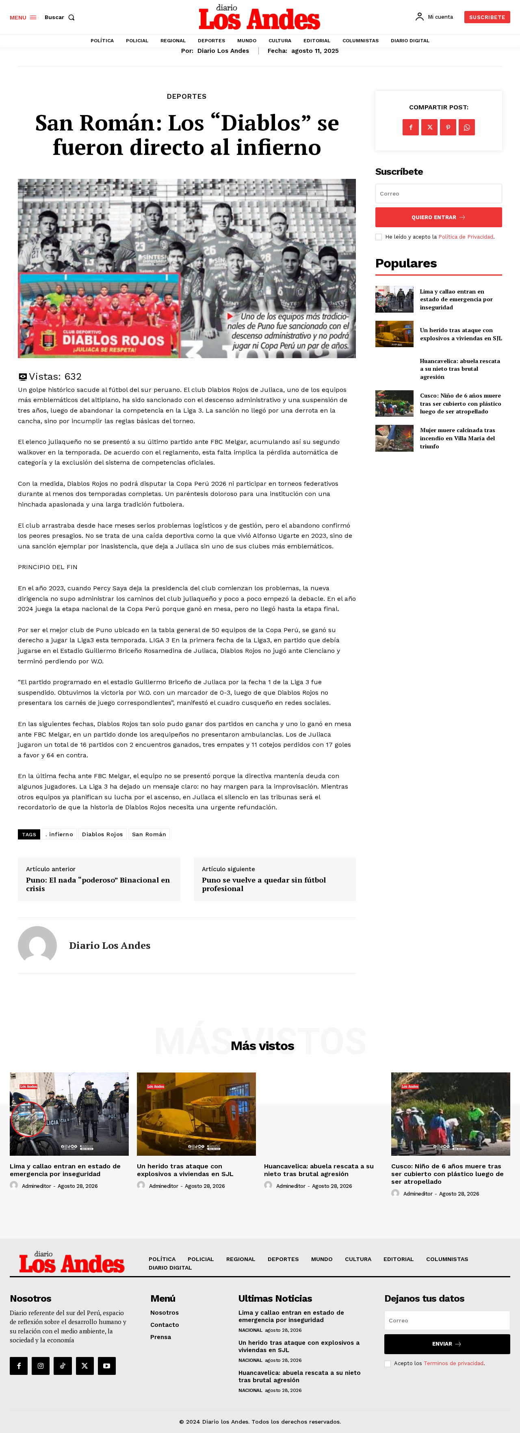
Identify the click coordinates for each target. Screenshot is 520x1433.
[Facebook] (411, 127)
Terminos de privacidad (453, 1363)
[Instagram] (41, 1366)
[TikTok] (63, 1366)
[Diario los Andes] (37, 945)
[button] (61, 17)
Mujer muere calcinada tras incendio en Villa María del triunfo (457, 438)
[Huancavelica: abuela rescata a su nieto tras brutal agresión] (394, 368)
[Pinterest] (448, 127)
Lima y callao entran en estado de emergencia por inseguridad (456, 299)
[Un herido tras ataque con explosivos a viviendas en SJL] (394, 334)
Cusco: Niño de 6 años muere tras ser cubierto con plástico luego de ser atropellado (460, 403)
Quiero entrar (434, 217)
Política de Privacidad (465, 237)
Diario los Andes (223, 50)
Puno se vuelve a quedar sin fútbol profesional (264, 884)
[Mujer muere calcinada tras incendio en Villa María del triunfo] (394, 438)
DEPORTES (187, 96)
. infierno (59, 834)
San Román (149, 834)
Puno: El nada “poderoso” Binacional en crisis (98, 884)
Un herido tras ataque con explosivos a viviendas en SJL (461, 334)
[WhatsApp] (467, 127)
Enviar (442, 1344)
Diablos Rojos (102, 834)
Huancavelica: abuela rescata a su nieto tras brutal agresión (460, 369)
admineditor (36, 1186)
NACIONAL (250, 1330)
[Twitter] (429, 127)
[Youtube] (107, 1366)
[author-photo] (15, 1185)
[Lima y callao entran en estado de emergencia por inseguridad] (394, 299)
